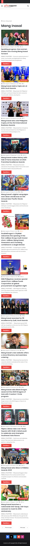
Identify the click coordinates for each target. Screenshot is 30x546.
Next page (22, 527)
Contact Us (5, 543)
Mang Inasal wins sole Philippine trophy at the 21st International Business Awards (14, 123)
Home (3, 21)
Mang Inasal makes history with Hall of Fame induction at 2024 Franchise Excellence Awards (14, 159)
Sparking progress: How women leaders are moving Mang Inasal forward (14, 51)
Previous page (8, 527)
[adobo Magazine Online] (10, 5)
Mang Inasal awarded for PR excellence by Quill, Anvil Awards (14, 319)
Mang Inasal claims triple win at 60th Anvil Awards (14, 87)
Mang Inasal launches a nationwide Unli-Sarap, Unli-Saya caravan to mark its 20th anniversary (14, 507)
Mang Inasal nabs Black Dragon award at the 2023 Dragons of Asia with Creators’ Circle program (14, 392)
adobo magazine (6, 83)
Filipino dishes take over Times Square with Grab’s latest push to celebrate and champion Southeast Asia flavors (14, 432)
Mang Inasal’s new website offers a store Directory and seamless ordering (15, 355)
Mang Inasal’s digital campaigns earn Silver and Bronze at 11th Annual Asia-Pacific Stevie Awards (14, 197)
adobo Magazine (6, 46)
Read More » (6, 63)
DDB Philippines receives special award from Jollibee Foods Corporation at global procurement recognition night (14, 282)
